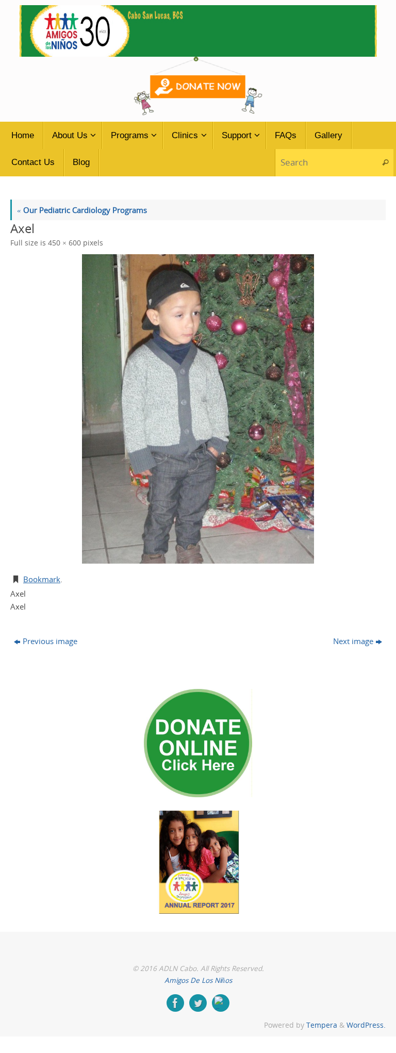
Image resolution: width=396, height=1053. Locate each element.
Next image (353, 641)
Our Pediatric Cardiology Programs (82, 210)
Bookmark (41, 579)
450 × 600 (64, 243)
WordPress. (366, 1025)
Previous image (50, 641)
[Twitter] (198, 1003)
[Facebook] (175, 1003)
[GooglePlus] (220, 1003)
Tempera (321, 1025)
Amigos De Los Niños (198, 980)
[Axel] (198, 409)
